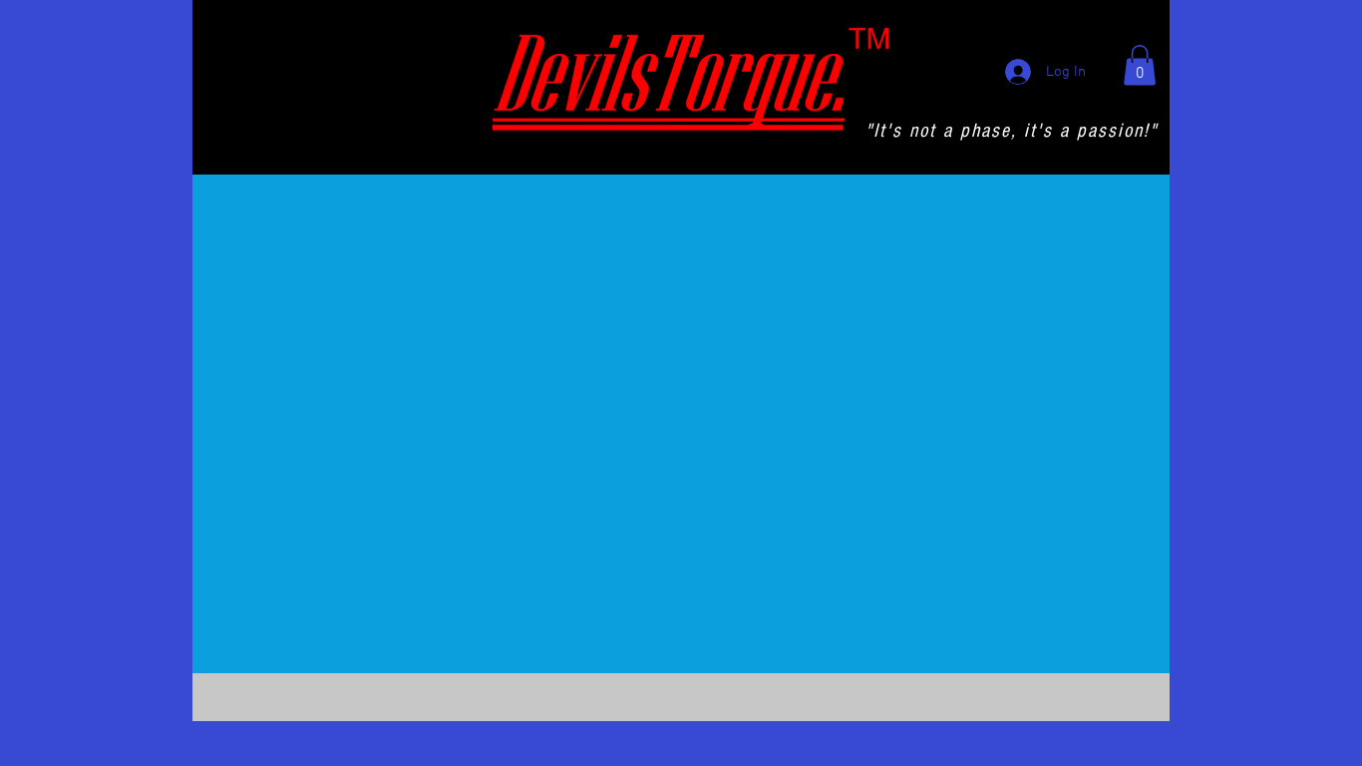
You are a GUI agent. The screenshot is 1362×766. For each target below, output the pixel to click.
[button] (1140, 65)
